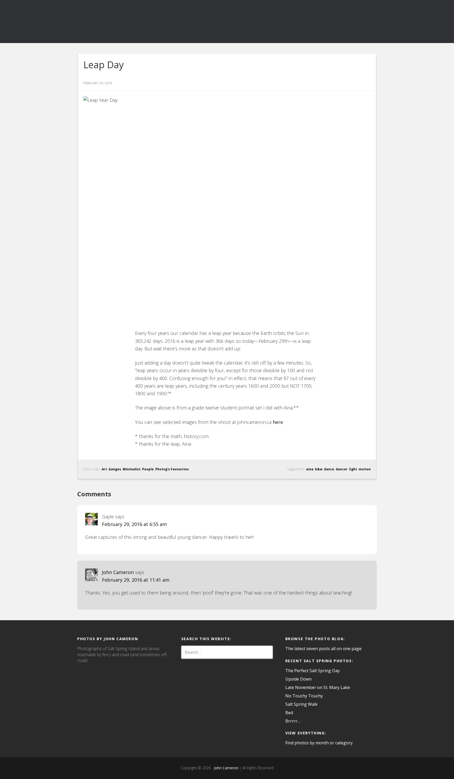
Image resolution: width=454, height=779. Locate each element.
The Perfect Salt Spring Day (312, 670)
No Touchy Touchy (304, 696)
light (353, 469)
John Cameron (118, 572)
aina (309, 469)
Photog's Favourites (172, 469)
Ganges (115, 469)
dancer (342, 469)
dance (329, 469)
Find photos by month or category (319, 743)
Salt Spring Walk (301, 704)
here (278, 422)
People (148, 469)
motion (365, 469)
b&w (318, 469)
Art (104, 469)
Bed (289, 712)
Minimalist (132, 469)
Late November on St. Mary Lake (317, 687)
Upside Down (298, 679)
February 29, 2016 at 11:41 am (135, 580)
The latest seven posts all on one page (323, 648)
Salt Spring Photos (124, 21)
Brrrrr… (292, 721)
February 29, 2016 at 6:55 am (134, 524)
